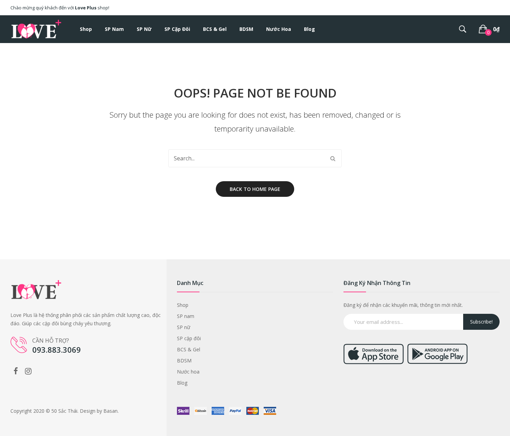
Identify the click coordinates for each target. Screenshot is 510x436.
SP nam (185, 316)
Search (332, 158)
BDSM (184, 360)
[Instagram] (28, 371)
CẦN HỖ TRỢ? (50, 340)
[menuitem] (86, 29)
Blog (182, 382)
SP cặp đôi (189, 338)
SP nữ (183, 327)
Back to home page (255, 189)
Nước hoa (188, 371)
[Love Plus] (36, 28)
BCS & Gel (188, 349)
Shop (182, 305)
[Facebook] (15, 371)
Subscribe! (481, 321)
